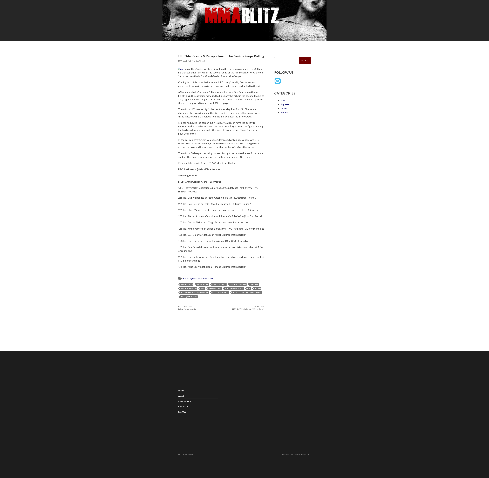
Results (206, 278)
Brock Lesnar (202, 284)
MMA (203, 288)
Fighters (193, 278)
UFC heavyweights (220, 293)
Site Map (182, 412)
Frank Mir (254, 284)
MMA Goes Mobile (187, 308)
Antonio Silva (187, 284)
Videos (284, 108)
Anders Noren (298, 455)
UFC (212, 278)
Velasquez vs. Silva (189, 297)
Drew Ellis (200, 61)
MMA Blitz (189, 455)
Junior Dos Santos (189, 288)
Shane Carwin (215, 288)
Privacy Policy (184, 401)
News (200, 278)
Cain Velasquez (219, 284)
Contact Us (183, 406)
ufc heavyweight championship (194, 293)
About (181, 396)
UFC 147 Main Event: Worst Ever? (248, 308)
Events (186, 278)
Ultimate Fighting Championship (247, 293)
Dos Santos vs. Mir (238, 284)
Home (181, 390)
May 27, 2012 (184, 61)
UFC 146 (258, 288)
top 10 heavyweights (234, 288)
